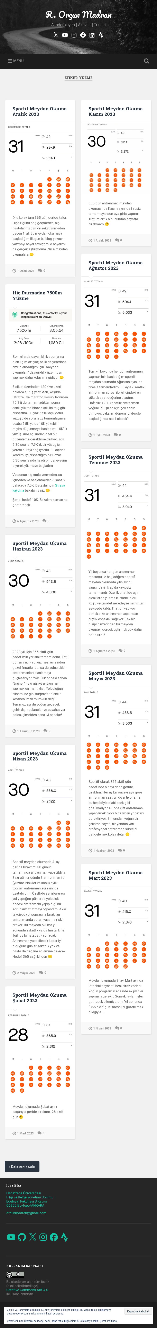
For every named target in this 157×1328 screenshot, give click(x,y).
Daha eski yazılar (23, 1166)
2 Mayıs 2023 (26, 973)
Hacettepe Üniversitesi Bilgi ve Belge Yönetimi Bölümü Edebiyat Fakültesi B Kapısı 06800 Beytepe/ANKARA (29, 1199)
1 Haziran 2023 (103, 851)
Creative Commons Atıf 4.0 (27, 1290)
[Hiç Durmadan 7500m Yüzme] (40, 327)
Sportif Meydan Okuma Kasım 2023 (116, 111)
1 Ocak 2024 (25, 271)
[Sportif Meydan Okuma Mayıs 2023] (116, 729)
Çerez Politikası (108, 1321)
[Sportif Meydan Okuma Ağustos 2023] (116, 319)
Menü (18, 61)
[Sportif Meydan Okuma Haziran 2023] (40, 599)
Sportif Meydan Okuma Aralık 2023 (39, 111)
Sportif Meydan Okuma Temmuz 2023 (116, 459)
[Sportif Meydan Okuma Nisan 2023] (40, 809)
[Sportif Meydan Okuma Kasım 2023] (116, 158)
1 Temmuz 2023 (28, 731)
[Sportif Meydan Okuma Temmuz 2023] (116, 516)
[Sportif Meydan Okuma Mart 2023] (116, 929)
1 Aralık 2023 (102, 240)
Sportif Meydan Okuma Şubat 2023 (39, 997)
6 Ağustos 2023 (27, 521)
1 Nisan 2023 (102, 1028)
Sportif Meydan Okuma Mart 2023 (116, 875)
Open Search (146, 61)
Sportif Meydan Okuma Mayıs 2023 (116, 676)
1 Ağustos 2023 (103, 651)
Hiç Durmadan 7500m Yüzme (37, 295)
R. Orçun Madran (78, 14)
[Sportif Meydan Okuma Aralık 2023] (40, 165)
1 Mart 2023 (25, 1133)
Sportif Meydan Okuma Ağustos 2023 (116, 265)
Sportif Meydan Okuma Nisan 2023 (39, 756)
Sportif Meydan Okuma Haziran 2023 (39, 546)
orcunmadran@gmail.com (26, 1213)
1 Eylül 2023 (101, 435)
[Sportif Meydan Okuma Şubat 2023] (40, 1053)
